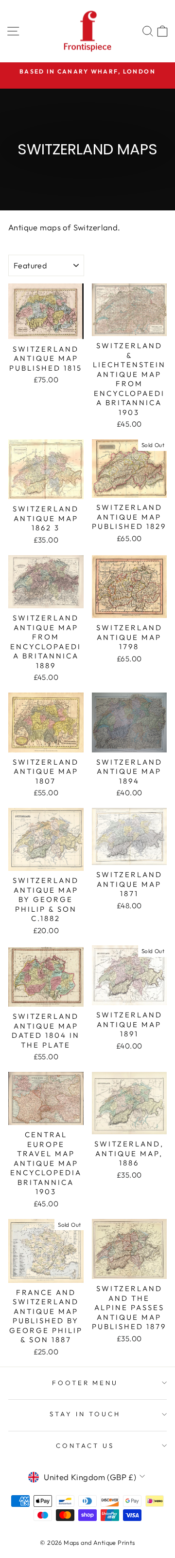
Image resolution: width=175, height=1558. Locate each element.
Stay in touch (85, 1414)
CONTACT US (85, 1445)
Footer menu (85, 1383)
